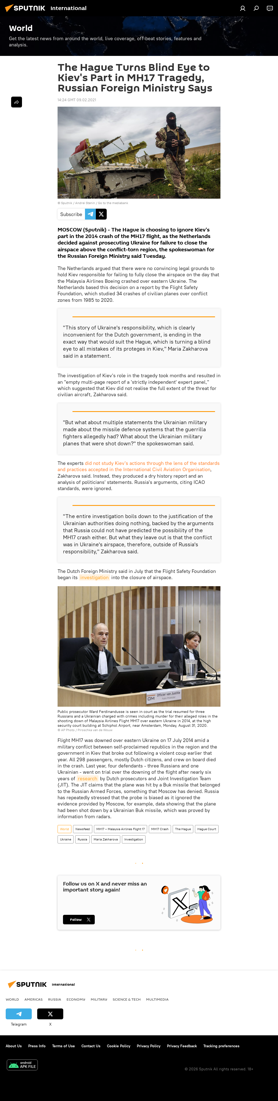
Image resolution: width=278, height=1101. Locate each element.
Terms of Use (63, 1045)
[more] (16, 102)
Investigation (133, 839)
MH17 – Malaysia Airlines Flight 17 (120, 829)
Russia (82, 839)
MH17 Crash (160, 829)
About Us (14, 1045)
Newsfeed (82, 829)
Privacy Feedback (182, 1045)
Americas (33, 999)
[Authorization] (242, 8)
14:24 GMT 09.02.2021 (77, 99)
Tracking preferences (221, 1045)
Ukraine (65, 839)
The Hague (183, 829)
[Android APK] (22, 1065)
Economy (76, 999)
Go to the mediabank (113, 203)
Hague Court (206, 829)
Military (99, 999)
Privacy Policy (148, 1045)
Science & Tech (127, 999)
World (64, 829)
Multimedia (157, 999)
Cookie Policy (118, 1045)
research (87, 778)
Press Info (37, 1045)
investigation (94, 577)
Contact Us (90, 1045)
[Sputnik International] (26, 12)
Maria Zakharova (106, 839)
